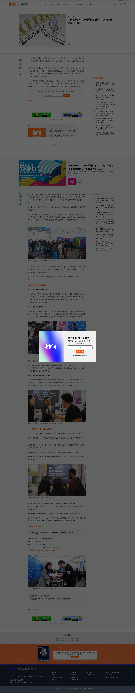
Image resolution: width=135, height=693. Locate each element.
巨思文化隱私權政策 (82, 356)
